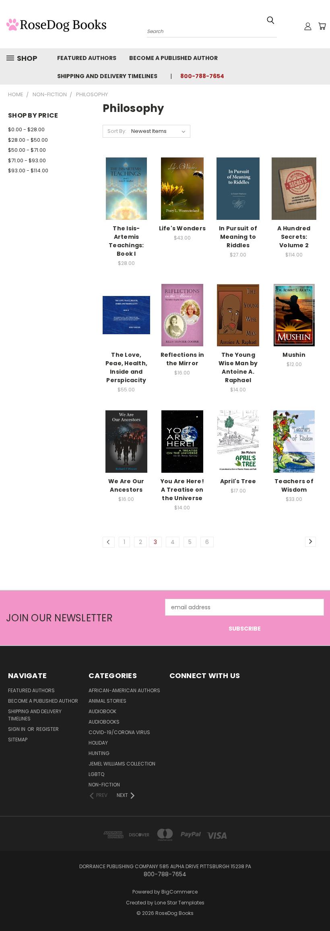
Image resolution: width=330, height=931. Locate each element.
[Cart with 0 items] (322, 26)
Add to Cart (126, 194)
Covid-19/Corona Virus (119, 732)
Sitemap (17, 739)
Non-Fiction (104, 784)
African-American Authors (124, 690)
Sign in (17, 729)
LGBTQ (96, 774)
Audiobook (102, 711)
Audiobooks (104, 721)
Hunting (99, 753)
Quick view (126, 179)
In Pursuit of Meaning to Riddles (238, 236)
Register (47, 729)
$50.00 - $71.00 (27, 150)
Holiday (98, 742)
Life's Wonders (182, 228)
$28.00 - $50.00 (28, 140)
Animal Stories (107, 700)
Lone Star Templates (179, 902)
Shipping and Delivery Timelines (107, 76)
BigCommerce (179, 891)
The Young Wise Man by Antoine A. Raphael (238, 367)
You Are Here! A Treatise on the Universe (182, 489)
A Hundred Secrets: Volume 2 (293, 236)
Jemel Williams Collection (122, 763)
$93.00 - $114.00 (28, 170)
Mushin (294, 355)
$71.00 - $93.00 (27, 160)
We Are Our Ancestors (126, 485)
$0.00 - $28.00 (26, 129)
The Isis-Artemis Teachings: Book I (126, 241)
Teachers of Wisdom (294, 485)
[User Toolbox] (308, 26)
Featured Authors (86, 58)
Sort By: (116, 131)
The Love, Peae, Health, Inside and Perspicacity (126, 367)
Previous (318, 906)
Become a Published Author (173, 58)
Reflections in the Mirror (182, 359)
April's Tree (238, 481)
